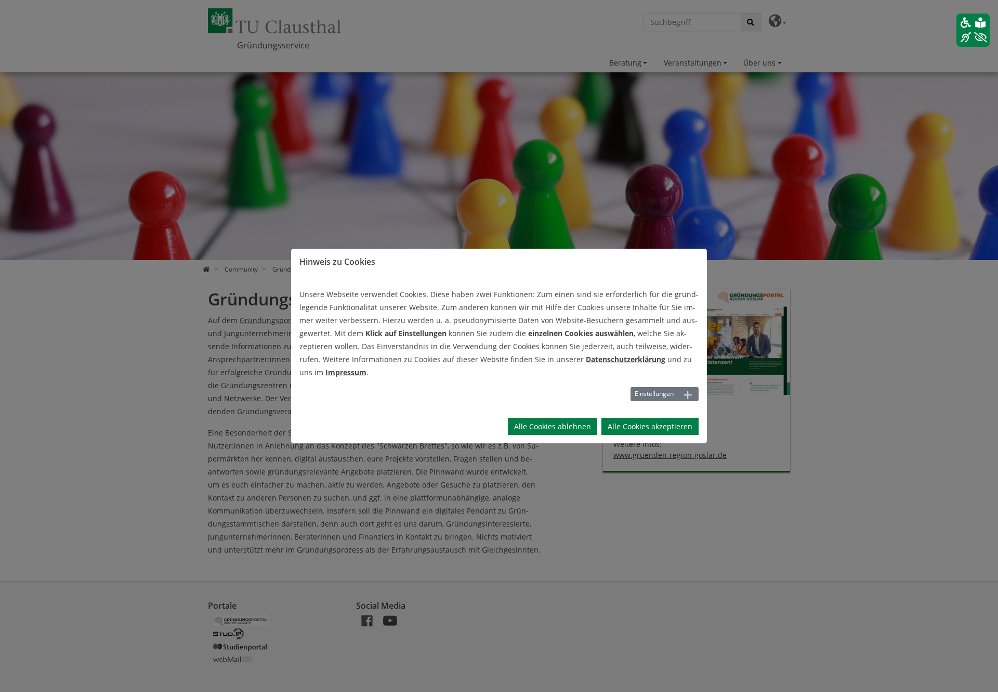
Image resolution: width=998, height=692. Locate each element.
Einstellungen (654, 393)
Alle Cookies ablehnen (552, 426)
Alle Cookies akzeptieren (650, 426)
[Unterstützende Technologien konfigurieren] (973, 30)
